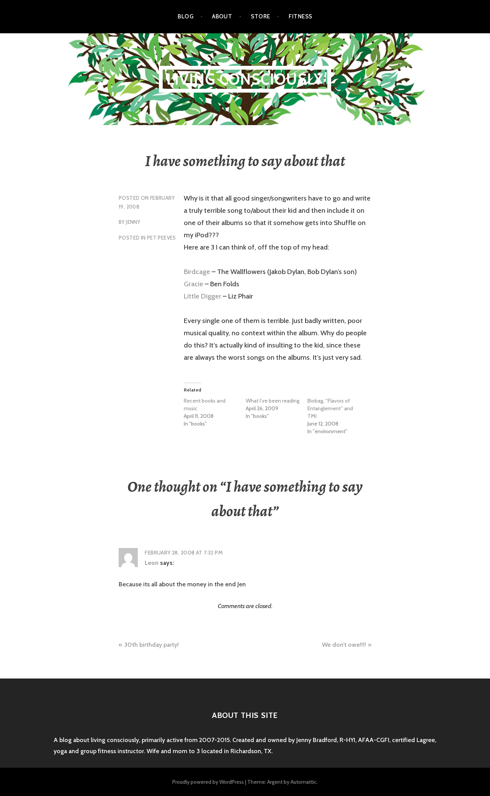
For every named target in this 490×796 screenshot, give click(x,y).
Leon (151, 562)
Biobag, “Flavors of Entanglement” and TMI (330, 408)
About (222, 16)
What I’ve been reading (272, 400)
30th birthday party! (151, 644)
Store (260, 16)
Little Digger (202, 296)
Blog (185, 16)
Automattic (304, 781)
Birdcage (197, 272)
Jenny (133, 222)
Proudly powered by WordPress (208, 781)
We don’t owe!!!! (344, 644)
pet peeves (161, 238)
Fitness (300, 16)
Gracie (193, 284)
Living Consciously (245, 79)
